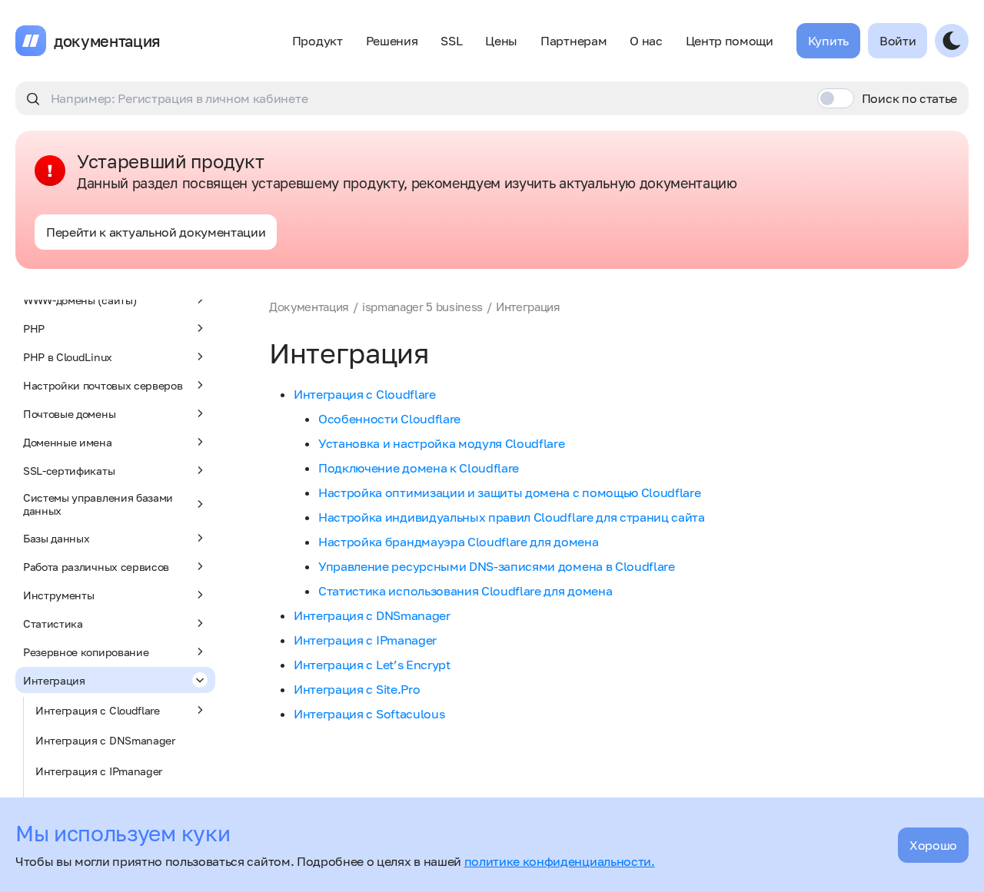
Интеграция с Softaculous (369, 713)
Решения (392, 40)
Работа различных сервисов (96, 566)
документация (107, 40)
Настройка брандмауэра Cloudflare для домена (458, 541)
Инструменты (58, 595)
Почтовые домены (69, 413)
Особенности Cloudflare (389, 418)
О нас (646, 40)
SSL (451, 40)
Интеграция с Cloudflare (97, 710)
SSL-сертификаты (69, 470)
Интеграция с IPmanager (98, 771)
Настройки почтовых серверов (102, 385)
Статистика (53, 623)
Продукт (317, 40)
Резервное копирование (85, 651)
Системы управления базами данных (98, 504)
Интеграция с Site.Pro (357, 689)
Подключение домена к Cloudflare (418, 468)
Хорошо (933, 845)
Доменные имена (67, 442)
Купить (828, 40)
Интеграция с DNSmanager (105, 740)
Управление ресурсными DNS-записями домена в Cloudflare (496, 566)
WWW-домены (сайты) (79, 300)
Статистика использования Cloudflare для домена (465, 591)
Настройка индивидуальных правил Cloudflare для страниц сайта (511, 517)
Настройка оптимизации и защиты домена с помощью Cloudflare (509, 492)
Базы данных (56, 538)
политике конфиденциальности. (559, 861)
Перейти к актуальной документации (155, 232)
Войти (897, 40)
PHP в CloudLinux (67, 356)
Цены (501, 40)
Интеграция (54, 680)
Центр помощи (729, 40)
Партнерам (573, 40)
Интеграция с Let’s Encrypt (372, 664)
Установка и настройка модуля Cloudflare (441, 443)
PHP (34, 328)
